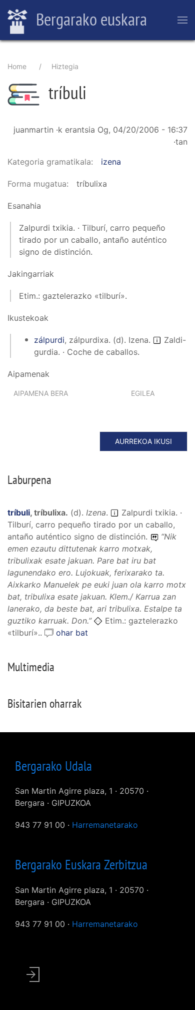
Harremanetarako (105, 825)
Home (17, 66)
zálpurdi (49, 340)
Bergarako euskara (89, 19)
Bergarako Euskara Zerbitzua (81, 864)
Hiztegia (65, 66)
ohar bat (72, 633)
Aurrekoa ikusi (143, 441)
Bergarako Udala (53, 766)
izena (111, 162)
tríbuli (19, 513)
